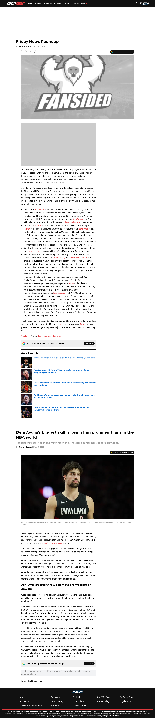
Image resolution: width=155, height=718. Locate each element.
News (30, 3)
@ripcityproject (45, 336)
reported (38, 225)
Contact (76, 697)
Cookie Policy (103, 701)
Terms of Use (79, 701)
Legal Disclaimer (127, 701)
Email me (25, 336)
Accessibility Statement (31, 705)
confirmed (83, 229)
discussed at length (73, 222)
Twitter (26, 229)
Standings (58, 3)
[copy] (34, 51)
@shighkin (57, 336)
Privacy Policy (57, 701)
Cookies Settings (80, 705)
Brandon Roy (59, 257)
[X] (141, 3)
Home (23, 681)
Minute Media (18, 711)
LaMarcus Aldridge (78, 257)
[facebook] (136, 3)
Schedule (48, 3)
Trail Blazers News (35, 681)
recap (71, 283)
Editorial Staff (25, 46)
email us (60, 324)
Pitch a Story (26, 701)
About (23, 697)
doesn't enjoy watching (52, 543)
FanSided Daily (126, 697)
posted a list (34, 251)
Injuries (75, 3)
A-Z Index (55, 705)
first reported (59, 293)
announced (40, 209)
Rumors (38, 3)
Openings (55, 697)
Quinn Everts (25, 447)
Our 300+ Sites (103, 697)
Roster (67, 3)
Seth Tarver (78, 219)
